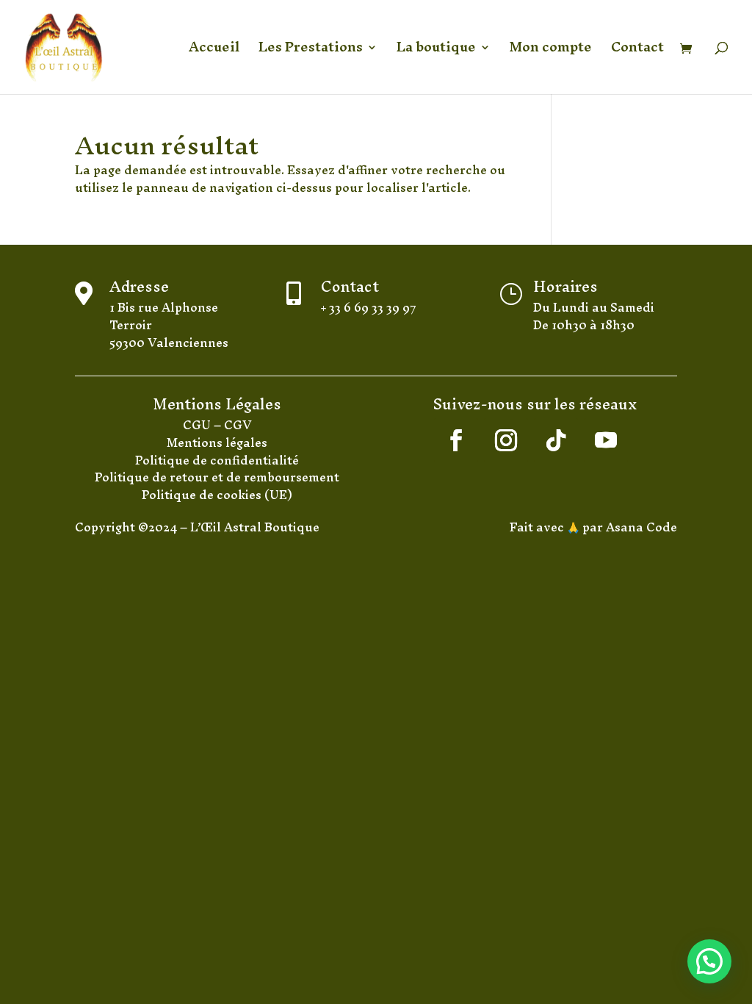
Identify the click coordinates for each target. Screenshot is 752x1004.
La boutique (436, 52)
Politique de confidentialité (217, 460)
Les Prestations (310, 52)
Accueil (214, 52)
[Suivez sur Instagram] (506, 440)
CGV (238, 425)
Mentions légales (217, 442)
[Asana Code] (604, 527)
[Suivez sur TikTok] (556, 440)
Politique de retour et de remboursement (217, 477)
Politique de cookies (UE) (217, 494)
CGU (198, 425)
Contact (637, 52)
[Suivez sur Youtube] (606, 440)
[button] (709, 961)
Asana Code (641, 527)
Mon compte (551, 52)
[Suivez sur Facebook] (456, 440)
